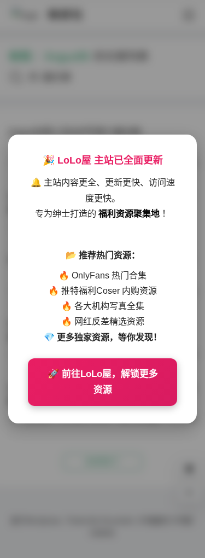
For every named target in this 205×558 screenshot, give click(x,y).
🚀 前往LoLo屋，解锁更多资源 (103, 382)
